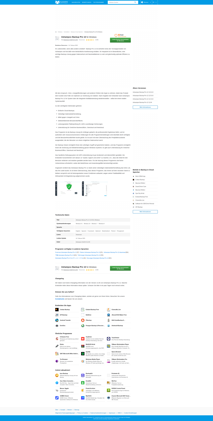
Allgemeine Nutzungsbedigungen (65, 413)
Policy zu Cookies (82, 413)
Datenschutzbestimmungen (98, 413)
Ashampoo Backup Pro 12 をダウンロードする (69, 258)
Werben (69, 409)
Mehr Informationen (145, 107)
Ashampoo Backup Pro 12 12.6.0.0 (143, 92)
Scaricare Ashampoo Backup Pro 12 (66, 252)
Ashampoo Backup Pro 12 (79, 37)
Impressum (112, 413)
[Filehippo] (61, 2)
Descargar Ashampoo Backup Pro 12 (97, 258)
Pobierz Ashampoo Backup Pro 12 (90, 252)
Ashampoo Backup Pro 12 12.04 (142, 102)
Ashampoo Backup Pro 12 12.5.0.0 (143, 95)
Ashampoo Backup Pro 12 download (114, 252)
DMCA (120, 413)
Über (56, 409)
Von (69, 39)
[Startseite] (56, 32)
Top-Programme (98, 2)
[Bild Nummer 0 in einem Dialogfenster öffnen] (68, 188)
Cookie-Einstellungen (130, 413)
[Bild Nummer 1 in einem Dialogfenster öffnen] (95, 188)
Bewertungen (86, 2)
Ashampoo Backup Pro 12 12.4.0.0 (143, 99)
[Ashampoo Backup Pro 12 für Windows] (57, 38)
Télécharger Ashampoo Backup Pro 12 (89, 255)
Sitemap (76, 409)
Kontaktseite (59, 299)
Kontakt (62, 409)
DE (153, 2)
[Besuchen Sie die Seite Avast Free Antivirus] (120, 35)
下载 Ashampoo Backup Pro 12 (64, 255)
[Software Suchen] (135, 2)
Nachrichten (76, 2)
